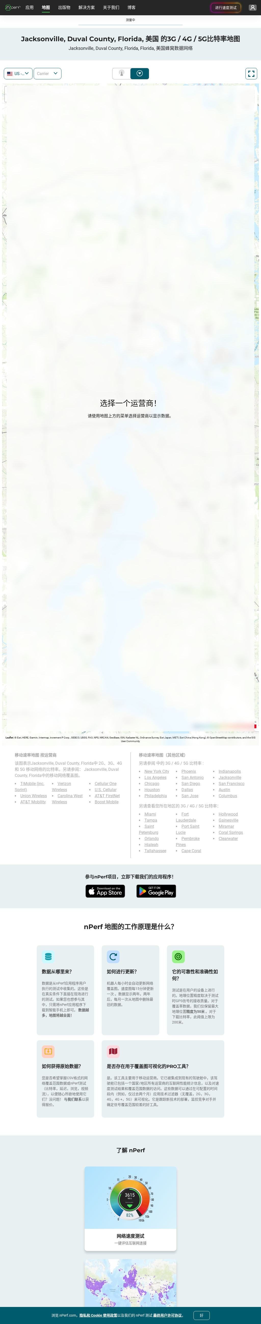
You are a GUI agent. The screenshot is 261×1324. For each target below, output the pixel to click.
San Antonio (192, 777)
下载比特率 (139, 73)
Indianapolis (230, 771)
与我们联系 (73, 1099)
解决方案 (87, 7)
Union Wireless (33, 795)
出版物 (64, 7)
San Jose (189, 795)
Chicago (152, 783)
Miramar (226, 826)
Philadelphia (156, 795)
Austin (224, 789)
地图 (46, 7)
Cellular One (105, 783)
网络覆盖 (122, 73)
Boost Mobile (107, 802)
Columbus (228, 795)
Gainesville (228, 820)
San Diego (190, 783)
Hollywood (228, 814)
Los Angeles (155, 777)
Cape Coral (191, 850)
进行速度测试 (226, 8)
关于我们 (111, 7)
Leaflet (9, 737)
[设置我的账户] (253, 7)
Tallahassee (155, 850)
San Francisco (231, 783)
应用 (29, 7)
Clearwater (228, 838)
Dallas (187, 789)
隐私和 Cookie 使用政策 (98, 1315)
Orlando (152, 838)
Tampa (151, 820)
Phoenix (188, 771)
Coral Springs (231, 832)
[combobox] (18, 73)
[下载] (105, 891)
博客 (131, 7)
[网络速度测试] (130, 1198)
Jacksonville (230, 777)
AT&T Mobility (33, 802)
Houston (152, 789)
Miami (150, 814)
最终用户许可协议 (167, 1315)
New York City (157, 771)
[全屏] (251, 73)
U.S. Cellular (105, 789)
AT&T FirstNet (107, 795)
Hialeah (151, 844)
